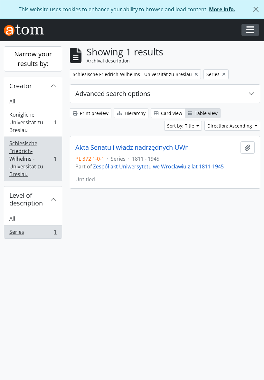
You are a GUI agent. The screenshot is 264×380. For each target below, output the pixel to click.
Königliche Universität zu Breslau (33, 122)
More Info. (222, 9)
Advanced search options (112, 93)
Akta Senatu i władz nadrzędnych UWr (131, 147)
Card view (171, 113)
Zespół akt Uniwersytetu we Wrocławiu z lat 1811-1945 (158, 166)
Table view (205, 113)
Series (33, 233)
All (12, 101)
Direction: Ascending (230, 126)
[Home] (26, 30)
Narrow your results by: (33, 59)
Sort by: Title (181, 126)
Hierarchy (134, 113)
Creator (20, 85)
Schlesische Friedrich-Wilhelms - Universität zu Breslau (33, 159)
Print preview (93, 113)
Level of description (26, 199)
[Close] (256, 9)
